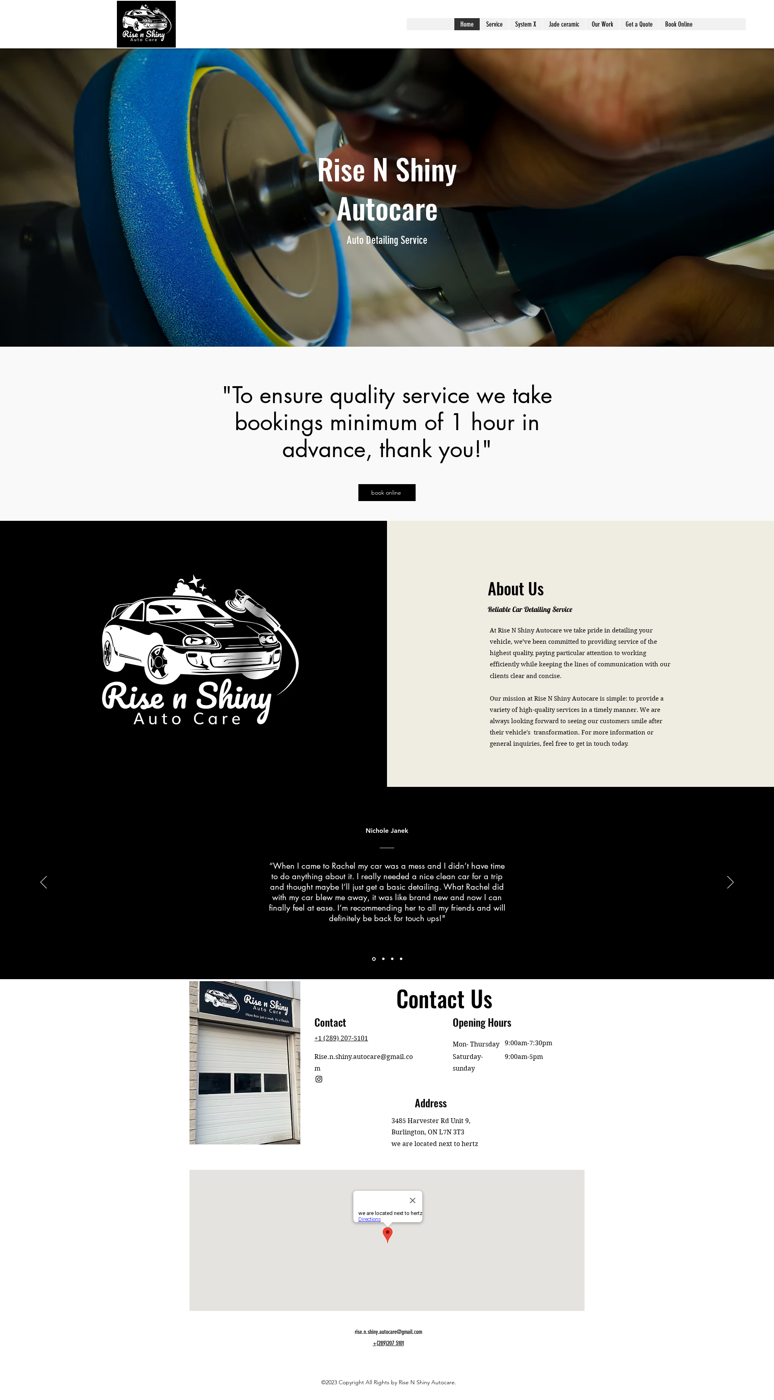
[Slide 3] (392, 959)
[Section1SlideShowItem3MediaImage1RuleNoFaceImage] (383, 959)
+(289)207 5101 (388, 1343)
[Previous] (43, 883)
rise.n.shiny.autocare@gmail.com (388, 1332)
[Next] (730, 883)
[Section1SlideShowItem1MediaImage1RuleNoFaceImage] (373, 959)
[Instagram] (318, 1079)
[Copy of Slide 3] (401, 959)
